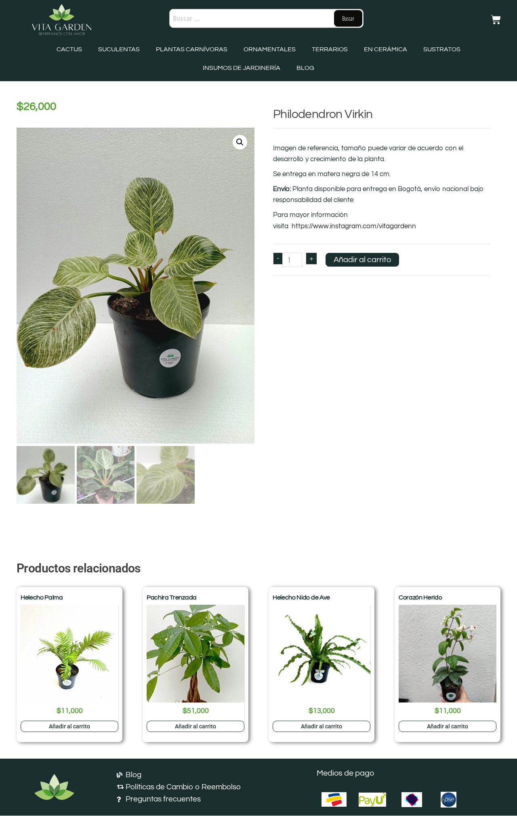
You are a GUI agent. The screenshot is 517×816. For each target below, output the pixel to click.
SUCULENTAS (119, 49)
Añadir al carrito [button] (69, 726)
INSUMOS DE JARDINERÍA (241, 68)
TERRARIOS (330, 49)
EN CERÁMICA (385, 49)
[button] (240, 142)
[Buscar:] (266, 18)
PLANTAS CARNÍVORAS (191, 49)
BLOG (305, 68)
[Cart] (496, 19)
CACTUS (69, 49)
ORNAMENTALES (270, 49)
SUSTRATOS (441, 49)
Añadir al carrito (362, 260)
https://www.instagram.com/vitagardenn (354, 226)
